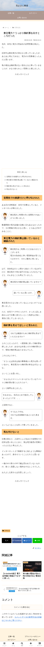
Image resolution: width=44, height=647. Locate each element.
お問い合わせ (32, 640)
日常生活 (7, 530)
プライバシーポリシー (33, 636)
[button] (40, 414)
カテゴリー (11, 640)
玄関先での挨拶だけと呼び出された (19, 176)
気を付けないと (11, 189)
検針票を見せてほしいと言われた (18, 186)
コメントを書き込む (22, 607)
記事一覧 (11, 636)
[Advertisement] (22, 98)
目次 (19, 172)
